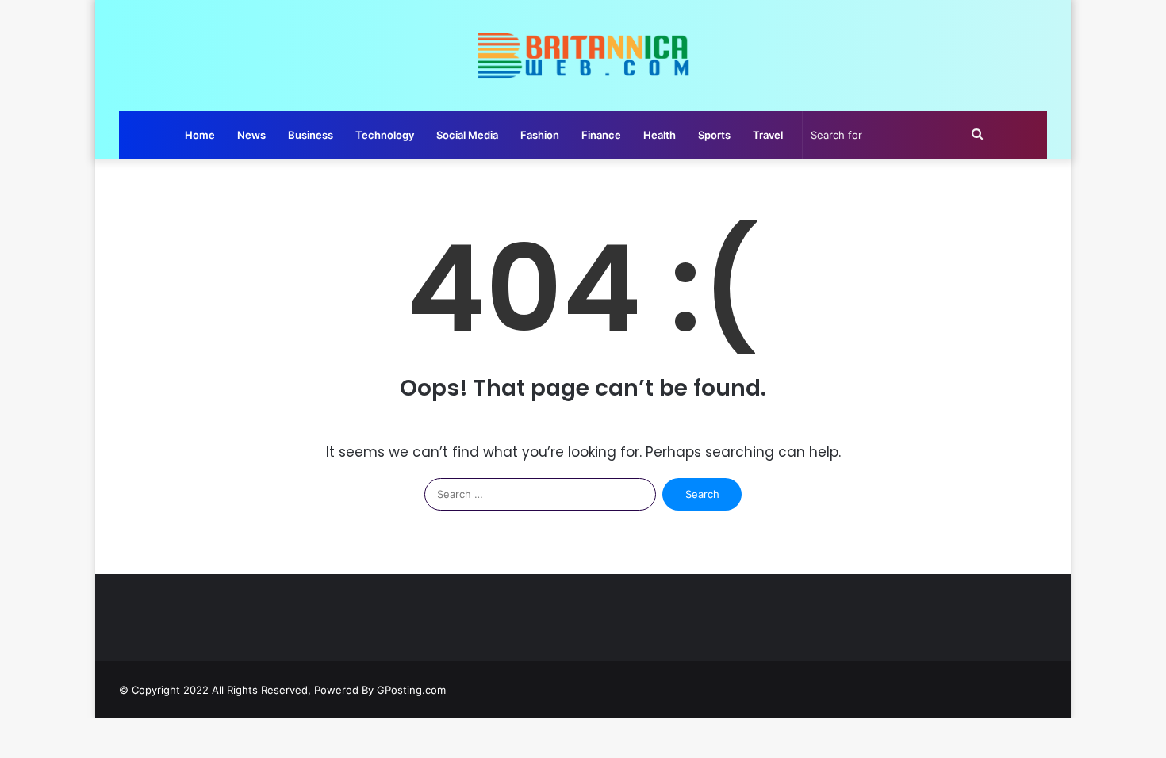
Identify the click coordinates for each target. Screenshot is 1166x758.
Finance (601, 134)
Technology (384, 134)
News (251, 134)
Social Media (467, 134)
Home (200, 134)
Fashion (539, 134)
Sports (714, 134)
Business (310, 134)
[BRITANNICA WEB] (583, 55)
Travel (768, 134)
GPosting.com (411, 689)
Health (659, 134)
